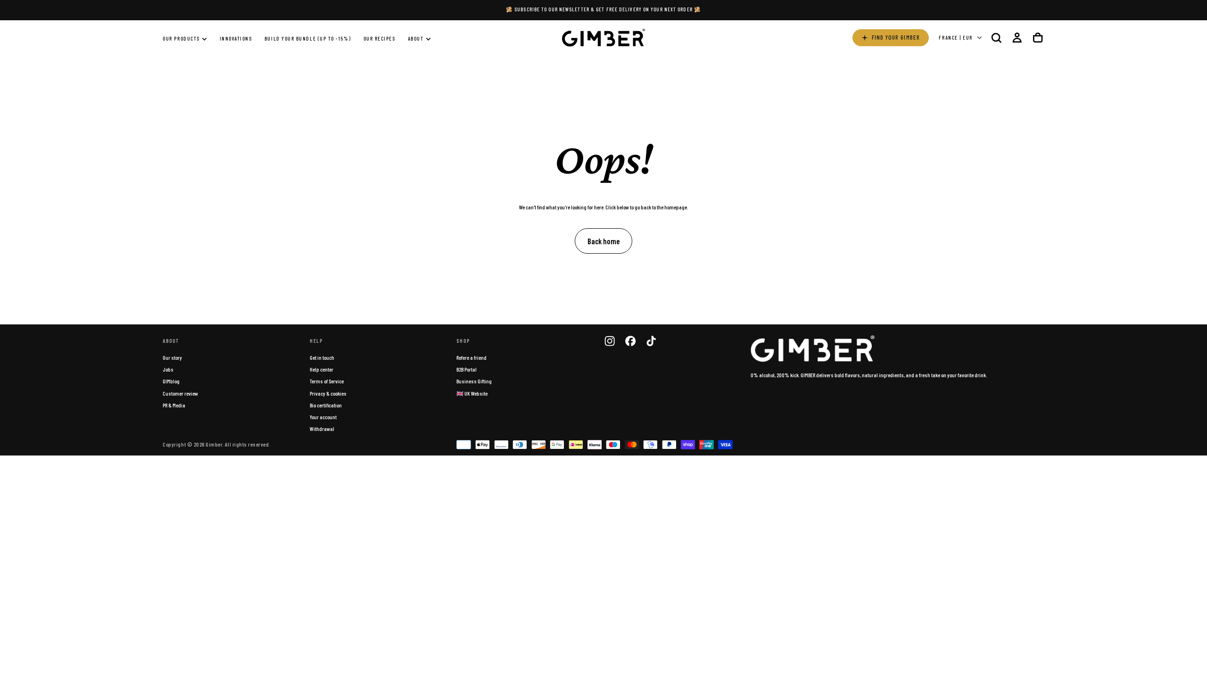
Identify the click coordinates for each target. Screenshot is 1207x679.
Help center (321, 369)
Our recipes (380, 38)
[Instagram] (610, 341)
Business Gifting (474, 381)
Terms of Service (327, 381)
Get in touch (322, 357)
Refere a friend (471, 357)
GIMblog (171, 381)
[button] (996, 37)
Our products (181, 38)
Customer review (180, 393)
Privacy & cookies (328, 393)
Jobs (168, 369)
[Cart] (1038, 37)
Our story (172, 357)
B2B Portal (466, 369)
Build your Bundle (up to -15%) (308, 38)
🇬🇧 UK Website (472, 393)
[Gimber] (813, 349)
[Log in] (1017, 37)
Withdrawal (322, 428)
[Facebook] (630, 341)
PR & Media (174, 405)
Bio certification (326, 405)
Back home (603, 241)
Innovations (236, 38)
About (416, 38)
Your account (323, 417)
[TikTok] (651, 341)
